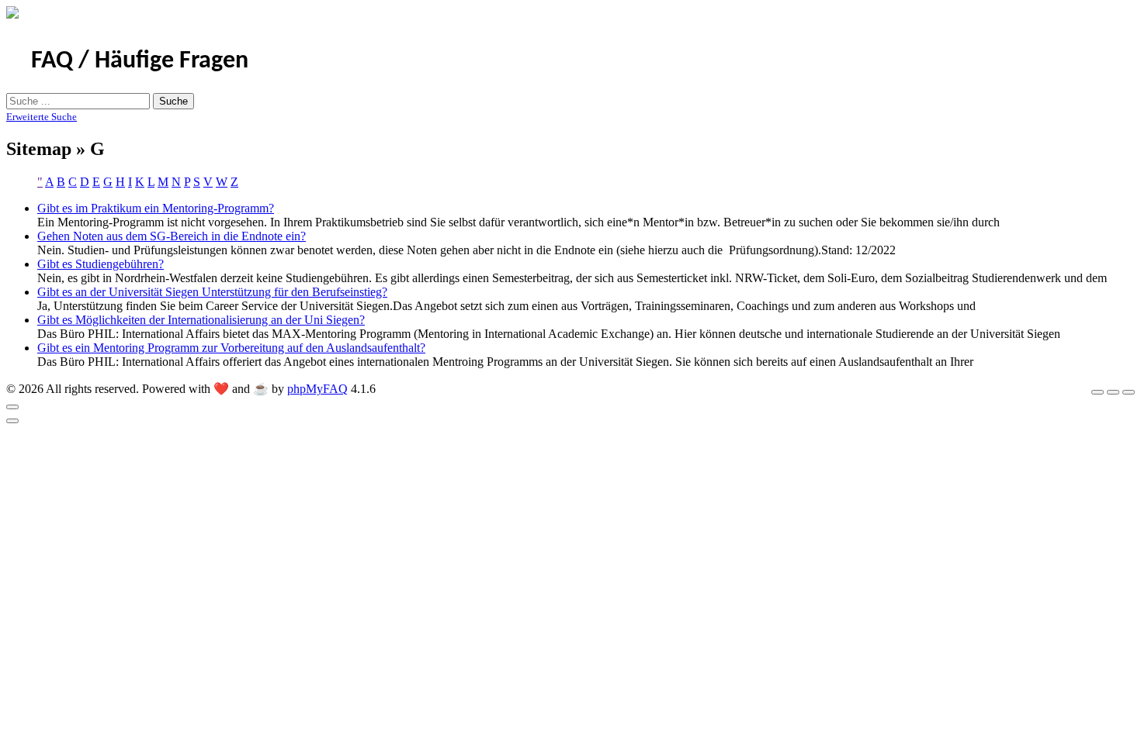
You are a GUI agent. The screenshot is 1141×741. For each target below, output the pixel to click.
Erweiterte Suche (41, 116)
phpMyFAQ (317, 388)
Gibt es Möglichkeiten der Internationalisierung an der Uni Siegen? (201, 319)
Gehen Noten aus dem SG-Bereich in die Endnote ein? (171, 236)
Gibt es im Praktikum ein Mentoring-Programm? (155, 208)
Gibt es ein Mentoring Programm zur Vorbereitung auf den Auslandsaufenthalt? (231, 347)
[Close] (12, 407)
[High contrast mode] (1128, 392)
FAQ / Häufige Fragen (139, 61)
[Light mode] (1097, 392)
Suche (173, 101)
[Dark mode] (1113, 392)
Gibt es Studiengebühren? (100, 264)
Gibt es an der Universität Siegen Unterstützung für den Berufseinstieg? (212, 291)
